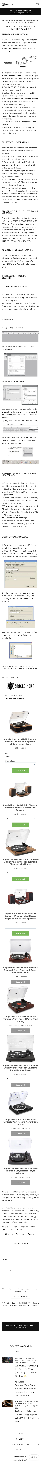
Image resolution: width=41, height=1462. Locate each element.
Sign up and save (20, 1444)
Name (5, 1249)
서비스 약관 (25, 1305)
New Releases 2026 (31, 1401)
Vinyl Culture (31, 1360)
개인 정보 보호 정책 (11, 1305)
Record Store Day (21, 1403)
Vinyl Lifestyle (20, 1362)
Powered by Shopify (20, 1460)
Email (5, 1260)
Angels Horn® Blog (8, 20)
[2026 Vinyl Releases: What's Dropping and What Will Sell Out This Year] (7, 1403)
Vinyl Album (19, 1358)
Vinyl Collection (20, 1360)
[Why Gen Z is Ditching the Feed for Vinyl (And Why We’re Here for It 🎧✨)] (7, 1360)
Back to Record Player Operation (22, 1326)
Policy (20, 1439)
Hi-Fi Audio (19, 1401)
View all (20, 1352)
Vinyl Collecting (29, 1358)
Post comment (20, 1296)
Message (7, 1271)
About (19, 1434)
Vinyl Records (28, 1406)
